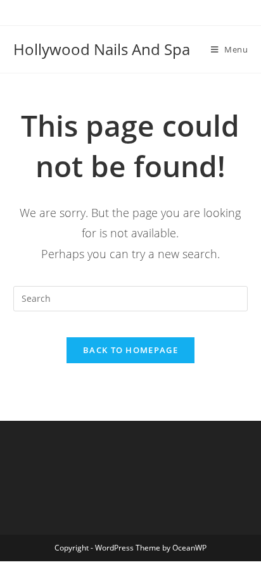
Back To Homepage (130, 350)
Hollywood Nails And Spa (101, 49)
